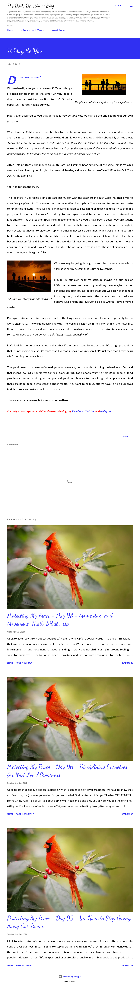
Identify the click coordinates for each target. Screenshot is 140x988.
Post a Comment (25, 663)
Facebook (78, 411)
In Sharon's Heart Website (32, 30)
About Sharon (58, 30)
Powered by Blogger (71, 976)
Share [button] (126, 436)
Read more (127, 663)
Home (10, 30)
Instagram (106, 411)
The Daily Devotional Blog (30, 6)
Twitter (89, 411)
